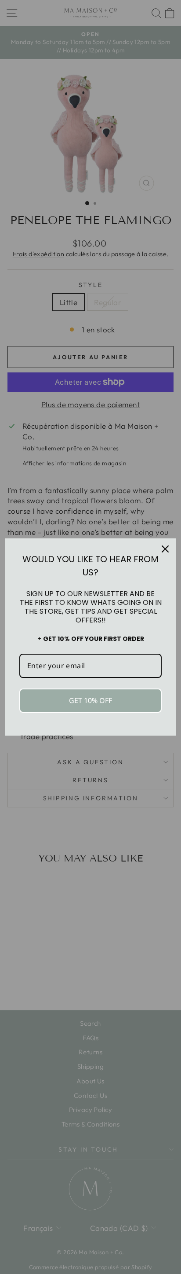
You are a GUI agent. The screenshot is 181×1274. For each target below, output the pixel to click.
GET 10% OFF (90, 700)
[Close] (165, 549)
